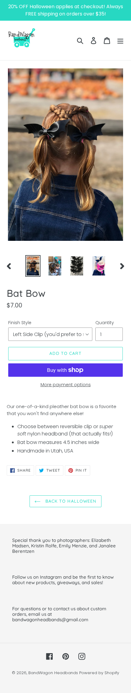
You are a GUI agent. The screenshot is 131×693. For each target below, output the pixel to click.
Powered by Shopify (99, 673)
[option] (33, 266)
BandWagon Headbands (53, 673)
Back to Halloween (70, 501)
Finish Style (19, 323)
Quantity (104, 323)
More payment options (66, 385)
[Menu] (120, 40)
